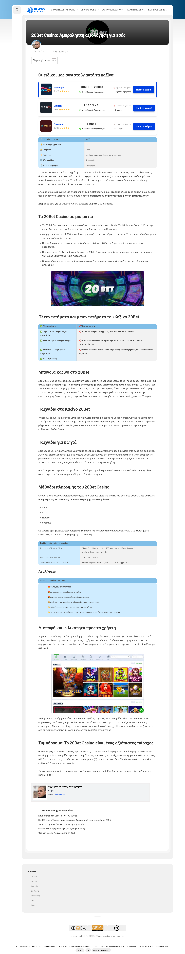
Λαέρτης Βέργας (60, 51)
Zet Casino (35, 891)
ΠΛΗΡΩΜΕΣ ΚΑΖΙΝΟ (156, 10)
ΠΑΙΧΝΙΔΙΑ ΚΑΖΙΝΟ (135, 10)
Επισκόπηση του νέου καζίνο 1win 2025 (57, 815)
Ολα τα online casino (112, 10)
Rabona (34, 905)
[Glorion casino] (47, 108)
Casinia (33, 900)
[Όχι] (182, 948)
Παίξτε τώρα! (143, 89)
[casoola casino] (47, 126)
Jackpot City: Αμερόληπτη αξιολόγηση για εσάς (61, 824)
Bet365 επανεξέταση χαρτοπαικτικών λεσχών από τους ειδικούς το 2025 (74, 820)
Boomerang (35, 896)
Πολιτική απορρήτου (101, 950)
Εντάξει (80, 950)
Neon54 (34, 881)
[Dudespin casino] (47, 90)
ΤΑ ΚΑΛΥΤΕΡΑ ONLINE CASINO (62, 10)
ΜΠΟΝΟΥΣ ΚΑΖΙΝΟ (88, 10)
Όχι (88, 950)
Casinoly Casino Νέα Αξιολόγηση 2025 (57, 833)
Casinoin (34, 886)
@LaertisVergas (59, 794)
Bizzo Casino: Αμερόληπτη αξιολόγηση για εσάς (61, 828)
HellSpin (34, 877)
